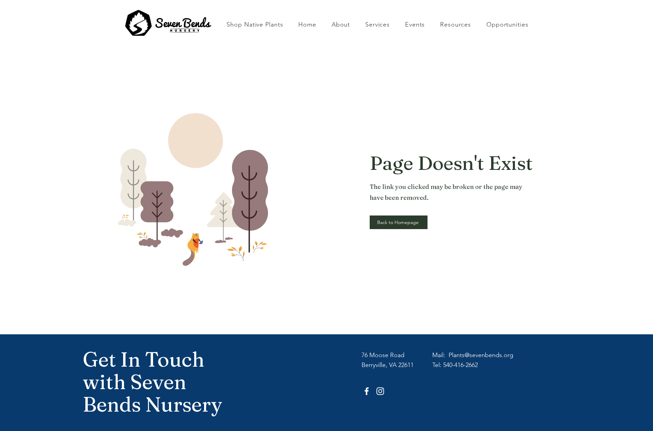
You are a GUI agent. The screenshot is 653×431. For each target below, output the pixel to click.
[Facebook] (367, 391)
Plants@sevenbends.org (481, 355)
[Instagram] (380, 391)
